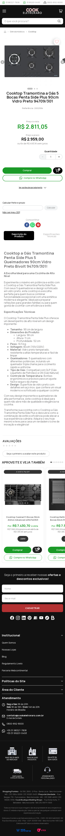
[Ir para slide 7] (62, 462)
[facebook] (26, 225)
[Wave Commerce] (23, 830)
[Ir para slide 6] (60, 462)
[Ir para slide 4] (56, 462)
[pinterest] (38, 225)
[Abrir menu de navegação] (4, 11)
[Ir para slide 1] (51, 462)
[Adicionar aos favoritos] (39, 479)
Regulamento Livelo (12, 663)
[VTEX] (41, 830)
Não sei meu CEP (11, 212)
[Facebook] (12, 618)
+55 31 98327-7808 (17, 730)
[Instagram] (18, 618)
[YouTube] (41, 618)
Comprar (17, 550)
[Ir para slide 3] (55, 462)
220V (22, 538)
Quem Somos (9, 642)
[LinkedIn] (24, 618)
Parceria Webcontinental (15, 670)
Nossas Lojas (9, 649)
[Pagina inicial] (5, 32)
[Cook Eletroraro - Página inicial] (32, 11)
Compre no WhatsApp (25, 557)
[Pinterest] (30, 618)
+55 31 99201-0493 (17, 733)
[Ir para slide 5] (58, 462)
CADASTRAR (32, 608)
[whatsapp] (32, 225)
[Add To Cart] (57, 170)
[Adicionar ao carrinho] (37, 550)
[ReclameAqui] (35, 618)
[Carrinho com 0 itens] (60, 11)
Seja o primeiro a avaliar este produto (26, 453)
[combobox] (28, 21)
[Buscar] (59, 21)
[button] (32, 62)
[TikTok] (47, 618)
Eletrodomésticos (17, 32)
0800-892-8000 (15, 723)
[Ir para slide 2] (53, 462)
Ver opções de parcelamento (30, 187)
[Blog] (53, 618)
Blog (4, 656)
